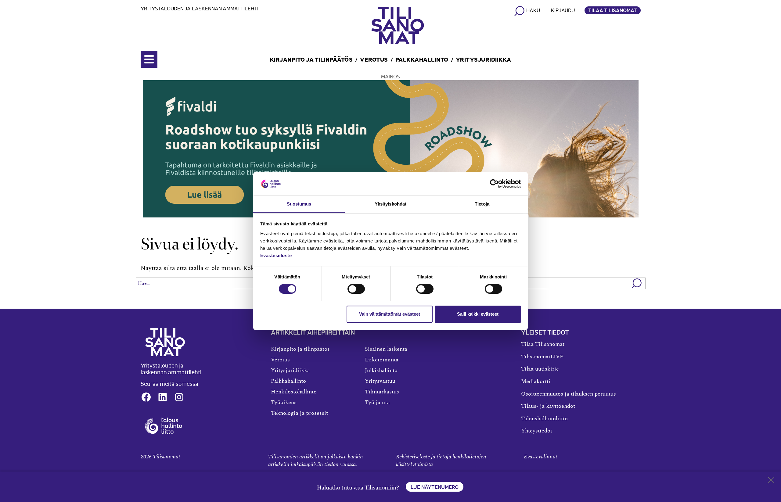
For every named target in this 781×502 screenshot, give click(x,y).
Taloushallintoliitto (544, 418)
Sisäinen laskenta (386, 349)
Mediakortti (535, 381)
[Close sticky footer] (771, 481)
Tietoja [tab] (482, 203)
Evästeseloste (276, 255)
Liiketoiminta (381, 360)
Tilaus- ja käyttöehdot (548, 406)
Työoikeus (284, 402)
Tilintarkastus (382, 392)
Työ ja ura (377, 402)
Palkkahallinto (421, 59)
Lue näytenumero (435, 486)
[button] (636, 283)
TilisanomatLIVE (542, 357)
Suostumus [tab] (299, 203)
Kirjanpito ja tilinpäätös (311, 59)
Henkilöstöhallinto (294, 392)
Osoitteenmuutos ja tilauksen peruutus (568, 394)
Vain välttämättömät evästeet (389, 314)
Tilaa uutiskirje (540, 369)
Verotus (374, 59)
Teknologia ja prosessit (299, 413)
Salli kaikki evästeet (477, 314)
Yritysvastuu (380, 381)
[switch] (356, 289)
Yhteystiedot (536, 431)
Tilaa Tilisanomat (612, 10)
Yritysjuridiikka (483, 59)
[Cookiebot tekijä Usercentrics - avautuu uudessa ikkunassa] (494, 183)
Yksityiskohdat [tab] (390, 203)
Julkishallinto (381, 370)
